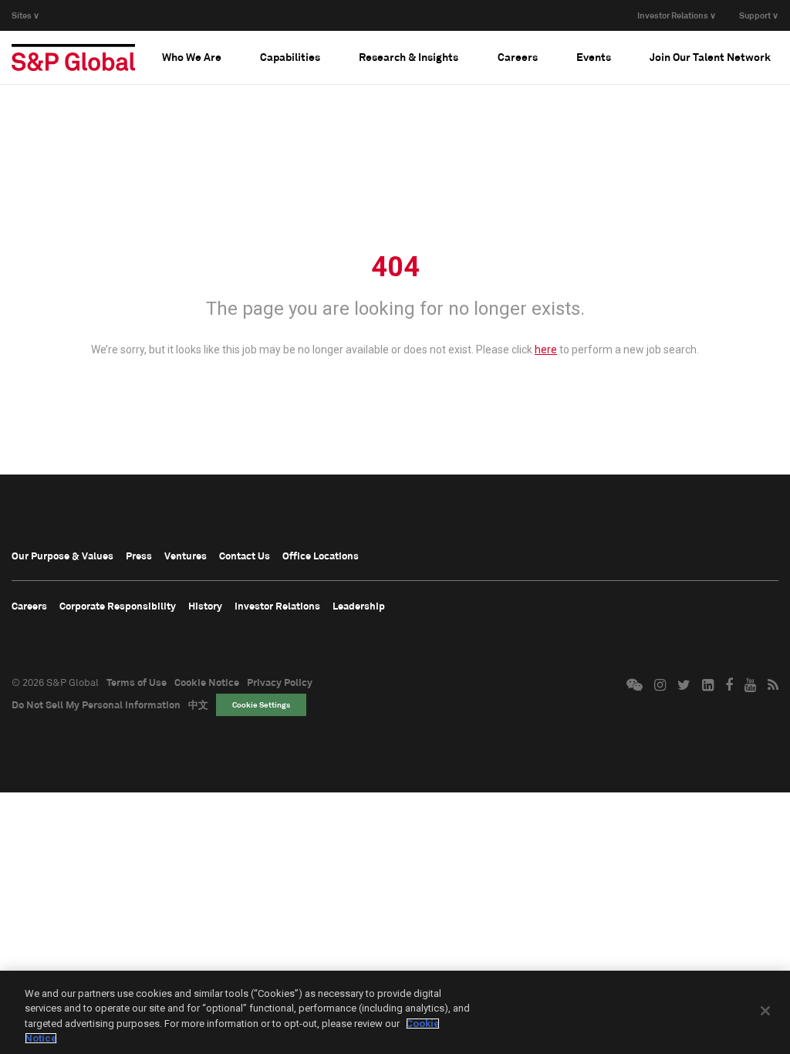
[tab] (191, 57)
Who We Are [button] (191, 56)
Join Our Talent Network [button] (710, 56)
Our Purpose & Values (62, 555)
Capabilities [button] (290, 56)
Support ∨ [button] (758, 15)
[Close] (765, 1011)
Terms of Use (136, 682)
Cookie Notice (206, 682)
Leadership (359, 606)
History (205, 606)
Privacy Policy (279, 682)
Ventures (185, 555)
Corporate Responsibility (117, 606)
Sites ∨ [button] (25, 15)
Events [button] (593, 56)
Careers (29, 606)
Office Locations (320, 555)
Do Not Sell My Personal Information (96, 704)
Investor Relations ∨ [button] (676, 15)
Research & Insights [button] (408, 56)
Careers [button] (518, 56)
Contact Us (244, 555)
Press (139, 555)
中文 (198, 704)
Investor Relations (277, 606)
